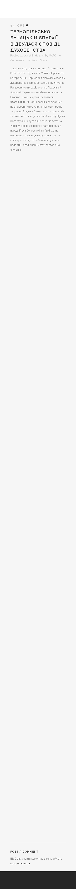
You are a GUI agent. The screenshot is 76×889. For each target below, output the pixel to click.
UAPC (52, 55)
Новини (39, 55)
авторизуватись (20, 863)
